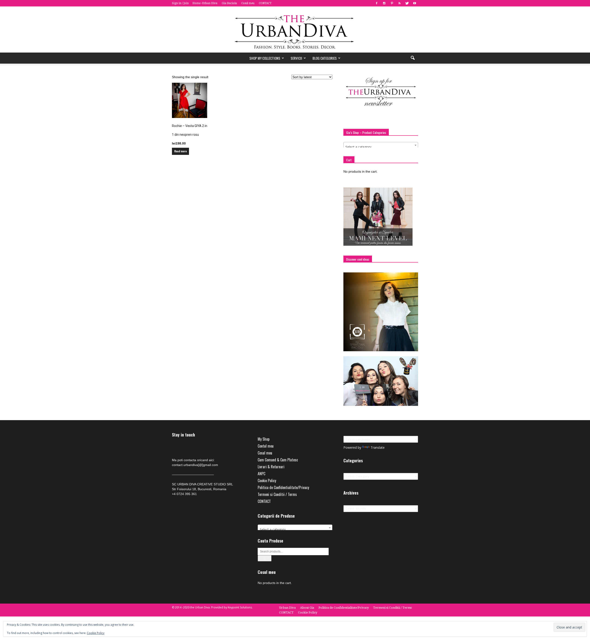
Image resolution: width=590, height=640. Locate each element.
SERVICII (296, 58)
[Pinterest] (391, 3)
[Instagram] (384, 3)
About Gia (307, 607)
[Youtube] (414, 3)
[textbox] (381, 147)
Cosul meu (247, 3)
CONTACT (265, 3)
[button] (412, 58)
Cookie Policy (267, 480)
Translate (378, 447)
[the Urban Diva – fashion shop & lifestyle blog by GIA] (295, 29)
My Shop (263, 439)
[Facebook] (376, 3)
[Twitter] (407, 3)
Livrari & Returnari (271, 466)
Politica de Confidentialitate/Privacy (283, 487)
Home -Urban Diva (204, 3)
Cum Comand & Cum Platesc (278, 460)
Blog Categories (325, 58)
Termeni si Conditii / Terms (277, 494)
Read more (180, 151)
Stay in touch (183, 435)
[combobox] (380, 145)
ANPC (261, 473)
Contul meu (266, 446)
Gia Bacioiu (229, 3)
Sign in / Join (180, 3)
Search (265, 558)
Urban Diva (287, 607)
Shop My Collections (264, 58)
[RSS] (399, 3)
